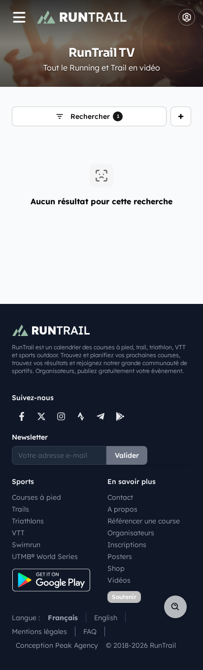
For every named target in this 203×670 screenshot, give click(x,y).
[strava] (81, 416)
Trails (20, 509)
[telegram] (100, 416)
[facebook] (22, 416)
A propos (122, 509)
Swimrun (26, 544)
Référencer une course (143, 521)
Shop (116, 568)
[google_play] (120, 416)
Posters (119, 556)
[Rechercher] (175, 607)
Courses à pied (36, 497)
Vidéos (119, 580)
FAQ (90, 631)
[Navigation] (19, 17)
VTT (18, 532)
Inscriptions (126, 544)
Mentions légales (39, 631)
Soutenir (124, 596)
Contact (120, 497)
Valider (127, 455)
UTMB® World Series (45, 556)
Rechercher (94, 116)
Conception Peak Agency (57, 645)
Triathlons (28, 521)
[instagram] (61, 416)
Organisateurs (130, 532)
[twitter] (41, 416)
